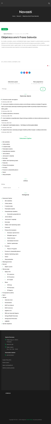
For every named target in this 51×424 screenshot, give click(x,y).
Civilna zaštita (6, 144)
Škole (6, 282)
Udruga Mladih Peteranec (11, 316)
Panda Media (29, 419)
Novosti (19, 16)
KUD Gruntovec (9, 308)
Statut (4, 172)
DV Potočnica (10, 277)
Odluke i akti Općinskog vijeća (10, 160)
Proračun (5, 167)
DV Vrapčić (10, 279)
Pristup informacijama (8, 165)
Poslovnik (5, 163)
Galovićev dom (9, 300)
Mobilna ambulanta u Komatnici (11, 113)
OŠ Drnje (9, 285)
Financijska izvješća (8, 149)
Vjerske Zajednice (7, 323)
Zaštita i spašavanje (12, 243)
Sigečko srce (8, 310)
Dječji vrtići (7, 271)
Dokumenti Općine (25, 138)
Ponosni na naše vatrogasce (10, 99)
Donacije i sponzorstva (13, 232)
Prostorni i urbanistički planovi (10, 170)
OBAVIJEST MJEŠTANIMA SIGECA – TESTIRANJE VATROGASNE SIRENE (20, 125)
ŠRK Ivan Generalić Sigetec (12, 313)
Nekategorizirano (7, 261)
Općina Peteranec (8, 33)
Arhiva (3, 184)
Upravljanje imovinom (12, 240)
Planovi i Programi (12, 248)
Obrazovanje (6, 269)
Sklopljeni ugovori (12, 235)
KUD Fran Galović (9, 305)
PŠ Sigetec (10, 290)
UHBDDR (7, 321)
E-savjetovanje (6, 146)
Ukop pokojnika (7, 174)
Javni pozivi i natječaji (8, 156)
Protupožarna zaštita (8, 292)
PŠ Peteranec (10, 287)
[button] (49, 3)
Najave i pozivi (8, 266)
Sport (4, 295)
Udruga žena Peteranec (11, 318)
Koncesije (5, 158)
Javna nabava (6, 153)
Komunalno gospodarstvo (14, 214)
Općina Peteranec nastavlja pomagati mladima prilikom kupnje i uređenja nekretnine (25, 129)
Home (13, 16)
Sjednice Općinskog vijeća (11, 254)
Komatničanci (8, 302)
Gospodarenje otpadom (9, 151)
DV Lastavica (10, 274)
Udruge (4, 297)
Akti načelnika (6, 142)
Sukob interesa (11, 238)
